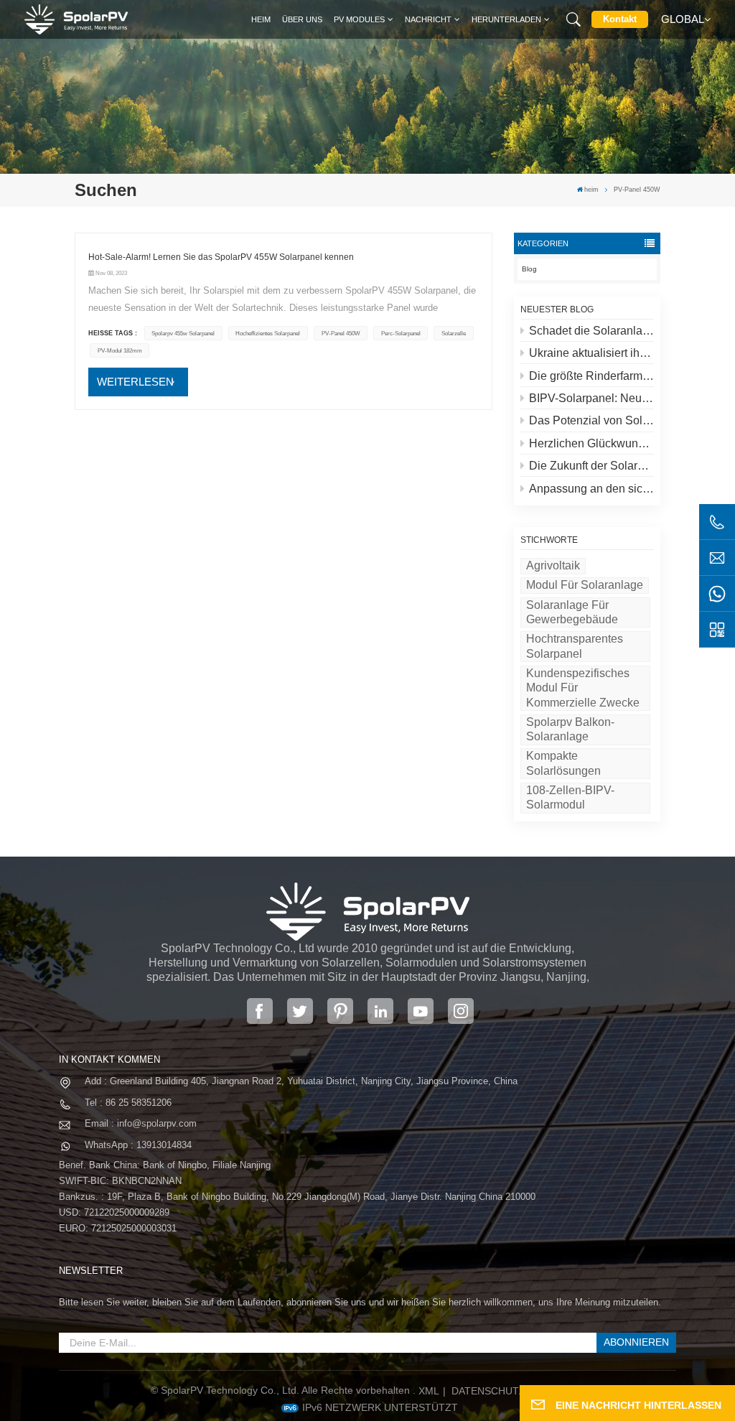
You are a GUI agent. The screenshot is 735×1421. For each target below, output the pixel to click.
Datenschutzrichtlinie (516, 1391)
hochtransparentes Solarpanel (574, 646)
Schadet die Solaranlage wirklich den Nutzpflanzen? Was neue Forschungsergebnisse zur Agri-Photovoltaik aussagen (591, 331)
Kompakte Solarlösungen (563, 763)
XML (428, 1391)
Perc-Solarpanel (401, 333)
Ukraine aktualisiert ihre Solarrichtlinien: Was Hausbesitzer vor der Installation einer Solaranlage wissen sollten (591, 353)
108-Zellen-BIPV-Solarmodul (570, 797)
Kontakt (620, 19)
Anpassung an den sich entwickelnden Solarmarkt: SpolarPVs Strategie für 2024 (591, 489)
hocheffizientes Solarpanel (267, 333)
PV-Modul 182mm (120, 350)
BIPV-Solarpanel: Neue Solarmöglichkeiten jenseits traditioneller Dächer (591, 398)
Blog (529, 269)
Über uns (302, 19)
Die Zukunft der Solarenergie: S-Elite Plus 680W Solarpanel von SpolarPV (591, 466)
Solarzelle (453, 333)
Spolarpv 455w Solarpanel (183, 333)
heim (261, 19)
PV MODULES (359, 19)
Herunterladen (506, 19)
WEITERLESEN (135, 382)
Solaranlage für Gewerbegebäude (572, 612)
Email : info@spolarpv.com (141, 1123)
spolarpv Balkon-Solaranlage (570, 729)
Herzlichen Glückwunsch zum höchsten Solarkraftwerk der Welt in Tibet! (591, 443)
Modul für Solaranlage (584, 585)
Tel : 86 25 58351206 (128, 1102)
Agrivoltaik (553, 565)
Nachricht (428, 19)
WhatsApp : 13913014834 (138, 1145)
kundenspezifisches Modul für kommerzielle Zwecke (583, 688)
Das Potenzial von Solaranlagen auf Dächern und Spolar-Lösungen (591, 420)
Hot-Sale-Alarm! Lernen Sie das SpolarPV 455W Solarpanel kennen (221, 257)
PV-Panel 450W (341, 333)
